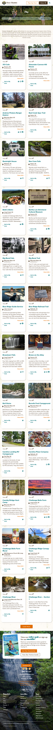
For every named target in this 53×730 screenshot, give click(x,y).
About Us (23, 698)
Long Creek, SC (8, 212)
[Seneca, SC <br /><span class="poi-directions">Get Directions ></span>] (29, 70)
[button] (49, 2)
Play (4, 696)
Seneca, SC (7, 67)
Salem (37, 703)
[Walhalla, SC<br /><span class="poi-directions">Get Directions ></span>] (3, 164)
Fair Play (38, 696)
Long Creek (39, 698)
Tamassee (39, 711)
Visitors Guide (24, 703)
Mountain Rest (40, 701)
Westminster (39, 718)
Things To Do (6, 694)
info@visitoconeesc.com (26, 674)
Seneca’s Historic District (41, 708)
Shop (4, 703)
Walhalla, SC (7, 164)
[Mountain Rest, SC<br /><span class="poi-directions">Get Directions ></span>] (3, 118)
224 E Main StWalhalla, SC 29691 (26, 677)
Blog (21, 705)
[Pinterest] (30, 669)
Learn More (23, 694)
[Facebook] (23, 669)
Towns (37, 694)
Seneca (38, 705)
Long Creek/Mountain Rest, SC (13, 600)
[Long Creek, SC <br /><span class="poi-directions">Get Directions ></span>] (3, 358)
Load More (26, 626)
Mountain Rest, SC (9, 118)
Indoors (5, 709)
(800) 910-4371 (26, 671)
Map (4, 707)
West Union (39, 716)
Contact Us (23, 707)
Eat (4, 698)
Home (22, 696)
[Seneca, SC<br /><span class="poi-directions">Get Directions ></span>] (3, 67)
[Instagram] (20, 81)
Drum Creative (13, 726)
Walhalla (38, 713)
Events (5, 705)
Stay (4, 701)
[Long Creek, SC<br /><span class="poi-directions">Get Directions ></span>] (3, 213)
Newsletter (23, 701)
